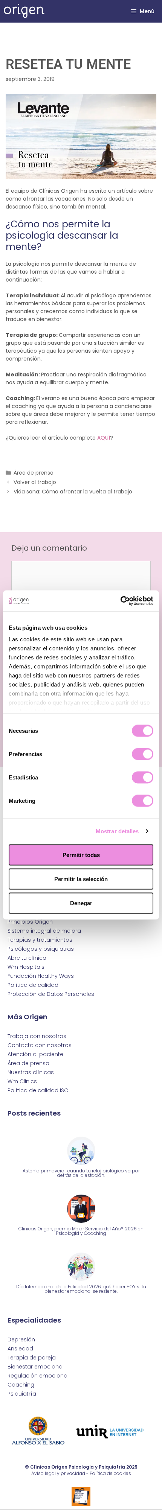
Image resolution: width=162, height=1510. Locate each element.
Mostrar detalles (117, 831)
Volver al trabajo (35, 482)
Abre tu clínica (27, 958)
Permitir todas (81, 854)
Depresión (21, 1339)
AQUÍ (103, 437)
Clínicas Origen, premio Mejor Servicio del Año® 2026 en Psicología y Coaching (81, 1230)
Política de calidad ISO (38, 1090)
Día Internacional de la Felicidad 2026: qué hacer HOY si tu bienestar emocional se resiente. (81, 1288)
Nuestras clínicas (31, 1072)
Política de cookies (110, 1473)
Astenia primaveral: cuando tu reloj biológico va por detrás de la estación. (81, 1173)
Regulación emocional (38, 1375)
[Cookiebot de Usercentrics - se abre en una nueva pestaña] (120, 601)
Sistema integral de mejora (44, 931)
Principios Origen (30, 921)
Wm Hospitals (26, 967)
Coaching (21, 1384)
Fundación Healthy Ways (41, 976)
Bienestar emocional (36, 1366)
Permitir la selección (81, 878)
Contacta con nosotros (40, 1045)
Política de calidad (33, 985)
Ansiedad (20, 1348)
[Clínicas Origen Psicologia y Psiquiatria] (24, 11)
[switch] (142, 754)
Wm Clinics (22, 1081)
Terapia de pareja (32, 1357)
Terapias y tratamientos (40, 940)
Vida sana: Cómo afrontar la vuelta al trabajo (73, 491)
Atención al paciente (35, 1054)
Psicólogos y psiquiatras (41, 949)
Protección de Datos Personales (51, 994)
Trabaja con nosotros (37, 1036)
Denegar (81, 903)
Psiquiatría (22, 1393)
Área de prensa (33, 472)
